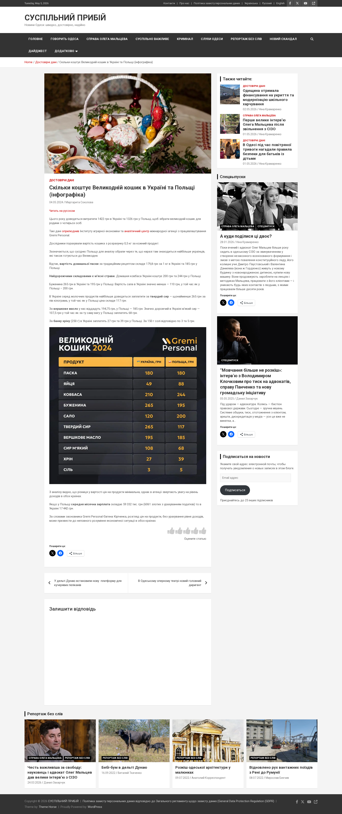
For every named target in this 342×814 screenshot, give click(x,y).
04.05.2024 (56, 202)
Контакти (169, 3)
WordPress (95, 807)
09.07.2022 (182, 777)
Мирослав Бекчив (277, 777)
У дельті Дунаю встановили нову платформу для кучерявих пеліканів (88, 583)
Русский (267, 3)
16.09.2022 (108, 772)
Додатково (64, 51)
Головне (35, 39)
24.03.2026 (34, 782)
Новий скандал (283, 39)
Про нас (184, 3)
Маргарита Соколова (79, 202)
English (280, 3)
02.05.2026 (250, 109)
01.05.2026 (250, 134)
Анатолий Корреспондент (209, 777)
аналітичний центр (136, 231)
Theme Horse (48, 807)
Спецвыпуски (232, 176)
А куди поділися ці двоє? (246, 236)
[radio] (171, 531)
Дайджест (37, 51)
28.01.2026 (227, 242)
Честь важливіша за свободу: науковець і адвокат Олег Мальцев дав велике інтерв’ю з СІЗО (60, 772)
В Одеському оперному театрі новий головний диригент (169, 583)
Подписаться (235, 490)
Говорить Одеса (65, 39)
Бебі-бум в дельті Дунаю (124, 767)
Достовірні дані (61, 180)
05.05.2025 (227, 398)
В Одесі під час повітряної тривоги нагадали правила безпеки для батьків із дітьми (267, 151)
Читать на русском (62, 211)
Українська (251, 3)
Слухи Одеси (212, 39)
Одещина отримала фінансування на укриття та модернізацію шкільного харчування (268, 97)
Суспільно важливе (152, 39)
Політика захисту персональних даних (217, 3)
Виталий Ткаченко (130, 772)
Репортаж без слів (246, 39)
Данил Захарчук (247, 398)
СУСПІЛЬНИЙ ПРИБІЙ (65, 17)
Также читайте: (237, 79)
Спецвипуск (266, 226)
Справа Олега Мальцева (107, 39)
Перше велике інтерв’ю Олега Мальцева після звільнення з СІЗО (264, 124)
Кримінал (185, 39)
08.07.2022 (256, 777)
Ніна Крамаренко (270, 109)
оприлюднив (70, 231)
